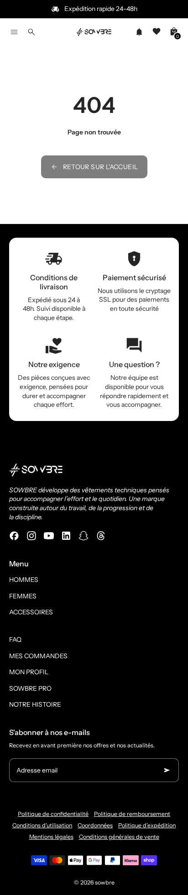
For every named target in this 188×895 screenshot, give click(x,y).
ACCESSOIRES (31, 612)
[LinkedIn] (66, 536)
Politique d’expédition (147, 825)
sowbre (105, 882)
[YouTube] (49, 536)
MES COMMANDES (38, 656)
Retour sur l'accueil (100, 167)
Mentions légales (51, 836)
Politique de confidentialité (53, 813)
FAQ (15, 639)
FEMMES (23, 596)
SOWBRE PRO (30, 688)
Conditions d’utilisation (42, 825)
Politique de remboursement (132, 813)
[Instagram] (31, 536)
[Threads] (101, 536)
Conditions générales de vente (119, 836)
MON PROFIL (28, 672)
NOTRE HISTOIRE (35, 704)
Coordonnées (95, 825)
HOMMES (23, 579)
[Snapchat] (83, 536)
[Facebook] (14, 536)
